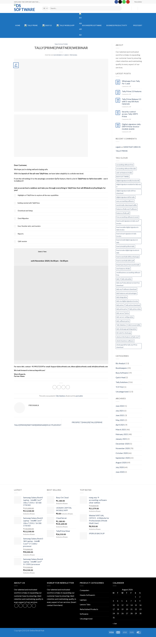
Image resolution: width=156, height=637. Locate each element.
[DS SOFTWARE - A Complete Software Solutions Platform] (26, 8)
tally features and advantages (126, 293)
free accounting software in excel (127, 217)
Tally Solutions (61, 44)
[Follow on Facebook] (116, 2)
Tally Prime (32, 25)
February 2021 (122, 434)
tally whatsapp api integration (126, 329)
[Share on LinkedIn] (68, 387)
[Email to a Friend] (63, 387)
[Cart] (141, 8)
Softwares (84, 614)
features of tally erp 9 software (126, 209)
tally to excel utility (134, 325)
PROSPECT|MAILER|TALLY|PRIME (87, 422)
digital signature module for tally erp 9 (128, 185)
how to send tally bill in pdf (125, 261)
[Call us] (124, 2)
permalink (79, 396)
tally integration (121, 297)
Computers (84, 590)
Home (17, 25)
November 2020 (123, 448)
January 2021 (121, 439)
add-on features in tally (124, 173)
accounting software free (124, 165)
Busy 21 (48, 25)
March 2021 (121, 429)
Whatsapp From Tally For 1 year (131, 82)
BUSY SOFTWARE (122, 177)
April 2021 (120, 425)
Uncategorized (122, 391)
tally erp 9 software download (126, 289)
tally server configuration (124, 317)
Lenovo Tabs (85, 604)
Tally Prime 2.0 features (131, 91)
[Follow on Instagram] (21, 606)
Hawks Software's (87, 595)
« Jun (115, 623)
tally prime (120, 305)
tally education (127, 279)
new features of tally (123, 269)
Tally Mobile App (67, 25)
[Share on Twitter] (59, 387)
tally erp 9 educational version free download (128, 284)
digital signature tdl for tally (125, 197)
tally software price (122, 321)
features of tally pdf (122, 213)
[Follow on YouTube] (128, 2)
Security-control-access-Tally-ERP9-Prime (130, 113)
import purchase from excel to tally (128, 265)
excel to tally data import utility (126, 205)
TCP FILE (120, 387)
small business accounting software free (128, 274)
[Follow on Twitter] (25, 606)
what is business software (125, 341)
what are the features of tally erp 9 (127, 337)
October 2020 (122, 453)
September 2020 (123, 458)
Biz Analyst (120, 363)
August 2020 (121, 462)
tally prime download (133, 305)
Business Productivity (116, 25)
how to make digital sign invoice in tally (127, 251)
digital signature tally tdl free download (126, 192)
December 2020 (122, 443)
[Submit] (119, 8)
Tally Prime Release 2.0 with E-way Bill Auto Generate (131, 101)
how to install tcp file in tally (125, 246)
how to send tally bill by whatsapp (127, 257)
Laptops (83, 600)
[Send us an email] (120, 2)
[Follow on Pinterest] (34, 606)
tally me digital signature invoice (127, 301)
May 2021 (120, 420)
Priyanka (73, 55)
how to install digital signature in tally (127, 241)
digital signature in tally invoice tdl (127, 181)
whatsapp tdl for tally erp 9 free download (126, 346)
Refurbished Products (89, 609)
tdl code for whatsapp (123, 333)
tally (117, 279)
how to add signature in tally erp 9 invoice (127, 222)
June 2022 (120, 406)
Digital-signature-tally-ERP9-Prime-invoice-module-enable (131, 126)
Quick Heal (120, 377)
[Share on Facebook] (55, 387)
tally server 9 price (122, 313)
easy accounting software (125, 201)
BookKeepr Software (92, 25)
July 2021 (120, 410)
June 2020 (120, 472)
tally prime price (121, 309)
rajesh (118, 147)
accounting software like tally (126, 169)
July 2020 (120, 467)
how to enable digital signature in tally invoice (127, 228)
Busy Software (122, 373)
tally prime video (135, 309)
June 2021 (120, 415)
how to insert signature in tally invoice (126, 235)
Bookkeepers (121, 368)
